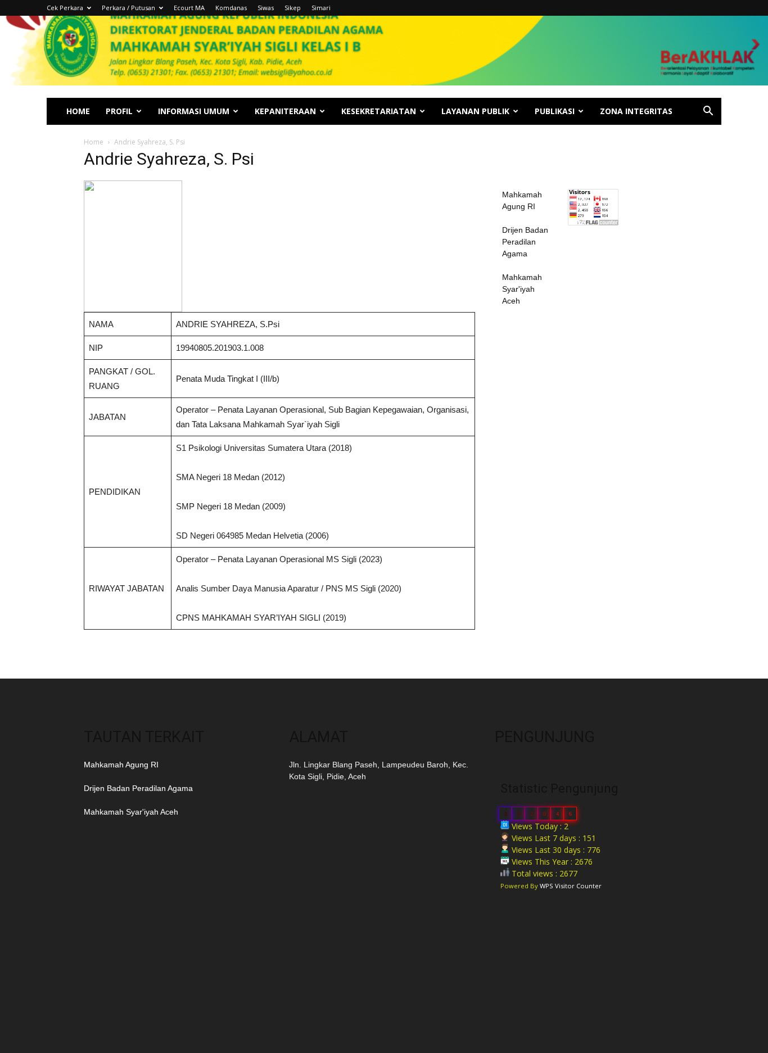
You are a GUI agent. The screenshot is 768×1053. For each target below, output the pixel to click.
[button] (707, 112)
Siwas (265, 7)
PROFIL (119, 111)
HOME (78, 111)
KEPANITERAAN (285, 111)
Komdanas (231, 7)
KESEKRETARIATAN (378, 111)
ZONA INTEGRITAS (636, 111)
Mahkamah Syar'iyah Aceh (522, 289)
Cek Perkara (65, 7)
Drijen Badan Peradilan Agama (525, 241)
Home (93, 142)
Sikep (292, 7)
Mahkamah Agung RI (121, 764)
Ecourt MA (189, 7)
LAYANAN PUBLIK (475, 111)
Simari (321, 7)
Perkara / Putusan (128, 7)
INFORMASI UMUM (193, 111)
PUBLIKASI (555, 111)
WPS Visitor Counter (571, 886)
